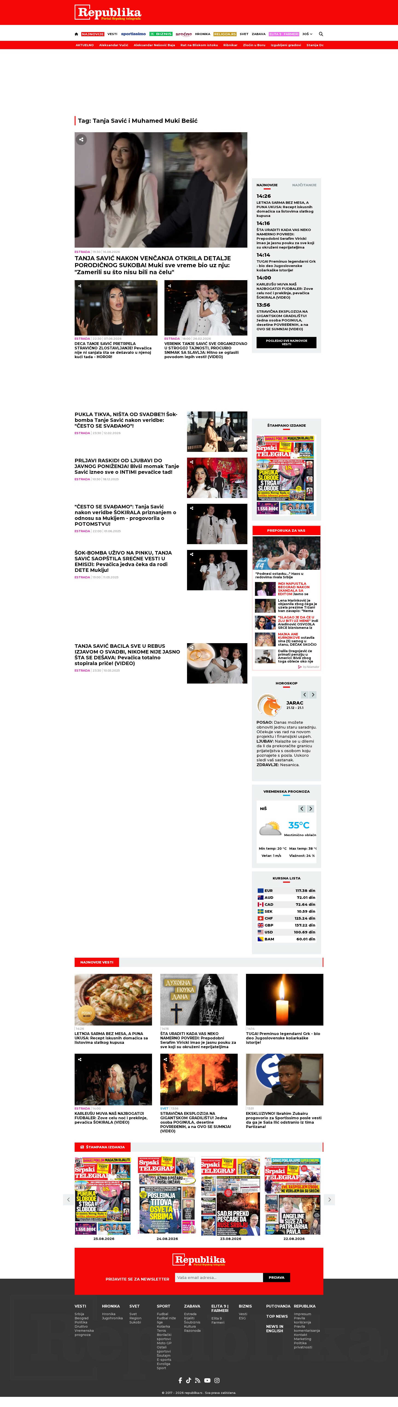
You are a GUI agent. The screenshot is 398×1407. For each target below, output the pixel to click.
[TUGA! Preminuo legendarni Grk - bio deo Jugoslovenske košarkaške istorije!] (284, 1000)
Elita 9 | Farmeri (219, 1308)
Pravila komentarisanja (307, 1328)
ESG (242, 1318)
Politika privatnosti (303, 1345)
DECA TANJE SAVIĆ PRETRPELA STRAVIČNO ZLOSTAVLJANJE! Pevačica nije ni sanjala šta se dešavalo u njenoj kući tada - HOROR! (113, 350)
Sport (163, 1306)
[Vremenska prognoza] (270, 829)
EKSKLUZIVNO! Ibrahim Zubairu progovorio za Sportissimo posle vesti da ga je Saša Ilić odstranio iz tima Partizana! (284, 1120)
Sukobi (135, 1322)
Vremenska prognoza (84, 1333)
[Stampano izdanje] (286, 475)
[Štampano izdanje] (104, 1196)
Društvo (81, 1326)
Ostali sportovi (164, 1349)
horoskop (287, 683)
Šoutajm (163, 1355)
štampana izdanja (105, 1147)
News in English (274, 1328)
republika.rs (193, 1393)
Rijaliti (189, 1318)
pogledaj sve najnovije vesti (286, 342)
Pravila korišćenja (302, 1320)
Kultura (190, 1326)
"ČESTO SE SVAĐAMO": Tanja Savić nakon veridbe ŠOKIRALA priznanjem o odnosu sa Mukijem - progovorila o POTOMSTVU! (125, 515)
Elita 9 (216, 1318)
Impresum (302, 1314)
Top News (277, 1316)
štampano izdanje (286, 425)
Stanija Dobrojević (322, 45)
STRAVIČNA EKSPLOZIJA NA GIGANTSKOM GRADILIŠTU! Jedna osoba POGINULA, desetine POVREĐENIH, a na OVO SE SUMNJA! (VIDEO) (282, 320)
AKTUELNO (85, 45)
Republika (305, 1306)
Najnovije (267, 185)
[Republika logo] (108, 12)
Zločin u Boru (254, 45)
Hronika (202, 34)
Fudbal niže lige (166, 1320)
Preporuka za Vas (286, 530)
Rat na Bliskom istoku (199, 45)
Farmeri (217, 1322)
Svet (244, 34)
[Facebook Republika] (181, 1380)
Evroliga (163, 1364)
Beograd (270, 808)
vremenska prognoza (286, 791)
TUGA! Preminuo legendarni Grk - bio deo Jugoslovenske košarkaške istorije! (286, 265)
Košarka (163, 1326)
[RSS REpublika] (208, 1380)
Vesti (112, 34)
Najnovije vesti (96, 962)
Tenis (161, 1331)
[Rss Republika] (198, 1380)
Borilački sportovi (164, 1337)
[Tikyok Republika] (189, 1380)
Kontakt (300, 1335)
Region (135, 1318)
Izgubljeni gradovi (286, 45)
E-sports (164, 1360)
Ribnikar (230, 45)
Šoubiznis (192, 1322)
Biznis (245, 1306)
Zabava (259, 34)
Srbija (79, 1314)
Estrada (82, 252)
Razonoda (192, 1331)
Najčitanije (304, 185)
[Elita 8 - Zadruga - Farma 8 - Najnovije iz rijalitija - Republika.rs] (284, 34)
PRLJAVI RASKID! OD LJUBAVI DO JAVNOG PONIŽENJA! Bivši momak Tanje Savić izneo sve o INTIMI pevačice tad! (127, 466)
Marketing (302, 1339)
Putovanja (278, 1306)
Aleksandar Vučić (113, 45)
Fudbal (162, 1314)
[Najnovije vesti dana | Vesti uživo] (161, 34)
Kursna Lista (287, 878)
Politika (81, 1322)
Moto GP (164, 1343)
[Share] (81, 139)
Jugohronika (112, 1318)
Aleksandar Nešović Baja (154, 45)
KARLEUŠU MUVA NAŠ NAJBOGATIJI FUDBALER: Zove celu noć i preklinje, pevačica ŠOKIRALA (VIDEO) (285, 291)
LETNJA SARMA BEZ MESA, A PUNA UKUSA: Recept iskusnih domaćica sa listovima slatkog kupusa (285, 209)
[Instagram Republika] (216, 1380)
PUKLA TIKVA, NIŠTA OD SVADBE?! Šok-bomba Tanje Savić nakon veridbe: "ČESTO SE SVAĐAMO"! (126, 420)
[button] (304, 695)
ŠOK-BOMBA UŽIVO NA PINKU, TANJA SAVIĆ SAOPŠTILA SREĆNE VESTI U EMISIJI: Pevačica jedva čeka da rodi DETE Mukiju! (123, 561)
